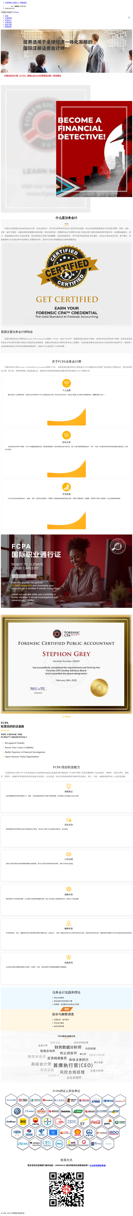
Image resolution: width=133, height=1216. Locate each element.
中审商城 (8, 18)
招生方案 (8, 24)
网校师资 (8, 27)
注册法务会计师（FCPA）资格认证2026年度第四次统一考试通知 (32, 76)
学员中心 (8, 20)
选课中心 (15, 3)
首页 (6, 16)
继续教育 (23, 3)
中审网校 (8, 3)
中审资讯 (8, 22)
